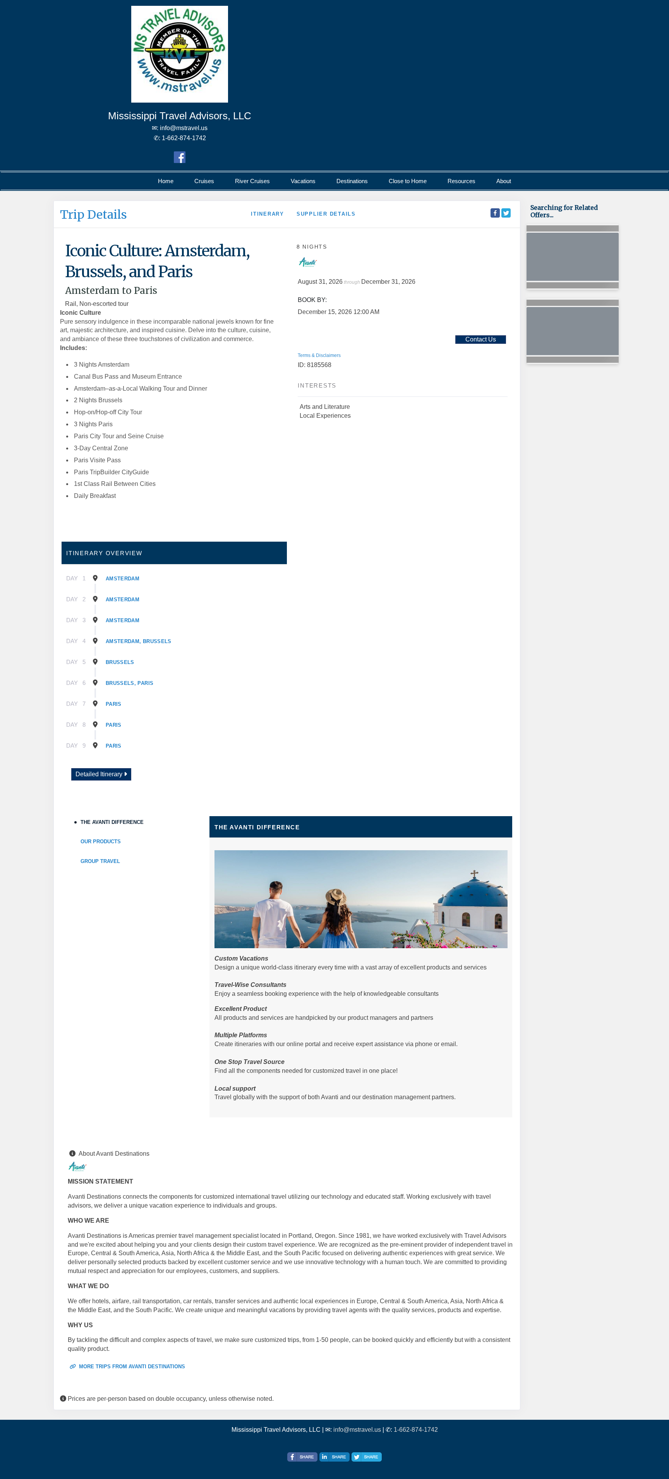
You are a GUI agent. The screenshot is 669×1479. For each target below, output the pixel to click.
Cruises (204, 181)
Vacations (303, 181)
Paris (114, 704)
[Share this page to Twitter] (506, 213)
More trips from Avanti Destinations (131, 1366)
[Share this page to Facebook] (495, 213)
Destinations (352, 181)
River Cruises (252, 181)
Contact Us (480, 339)
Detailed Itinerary (99, 774)
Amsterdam (122, 579)
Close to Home (408, 181)
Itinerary (267, 214)
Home (165, 181)
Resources (461, 181)
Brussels (120, 662)
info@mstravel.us (357, 1429)
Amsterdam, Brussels (139, 641)
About (503, 181)
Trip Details (93, 214)
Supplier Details (326, 214)
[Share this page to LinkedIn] (334, 1457)
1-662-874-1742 (416, 1429)
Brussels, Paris (129, 683)
